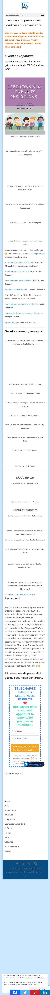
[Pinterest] (35, 992)
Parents (8, 837)
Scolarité (9, 841)
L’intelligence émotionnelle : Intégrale (21, 304)
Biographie (10, 819)
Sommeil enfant (12, 846)
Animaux (9, 814)
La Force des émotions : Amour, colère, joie (23, 313)
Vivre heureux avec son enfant (18, 280)
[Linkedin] (45, 992)
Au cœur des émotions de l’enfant (19, 262)
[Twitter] (25, 992)
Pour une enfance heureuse (17, 271)
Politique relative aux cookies (26, 985)
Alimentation (10, 810)
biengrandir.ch (38, 253)
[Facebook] (15, 992)
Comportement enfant (15, 823)
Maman (8, 832)
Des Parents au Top (25, 594)
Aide (7, 805)
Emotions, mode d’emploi (16, 289)
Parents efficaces (12, 322)
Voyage (8, 850)
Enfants (8, 828)
